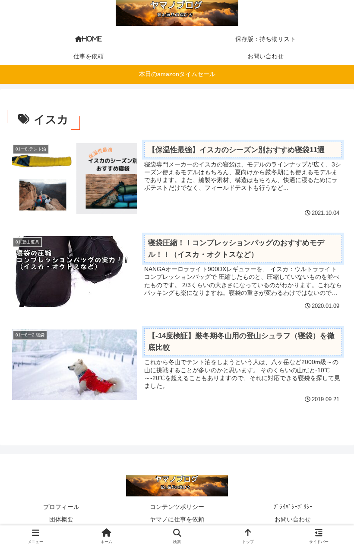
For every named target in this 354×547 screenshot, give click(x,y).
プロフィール (61, 506)
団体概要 (61, 519)
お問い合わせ (293, 519)
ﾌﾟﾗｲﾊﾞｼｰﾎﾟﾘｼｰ (293, 506)
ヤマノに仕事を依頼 (177, 519)
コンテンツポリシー (177, 506)
